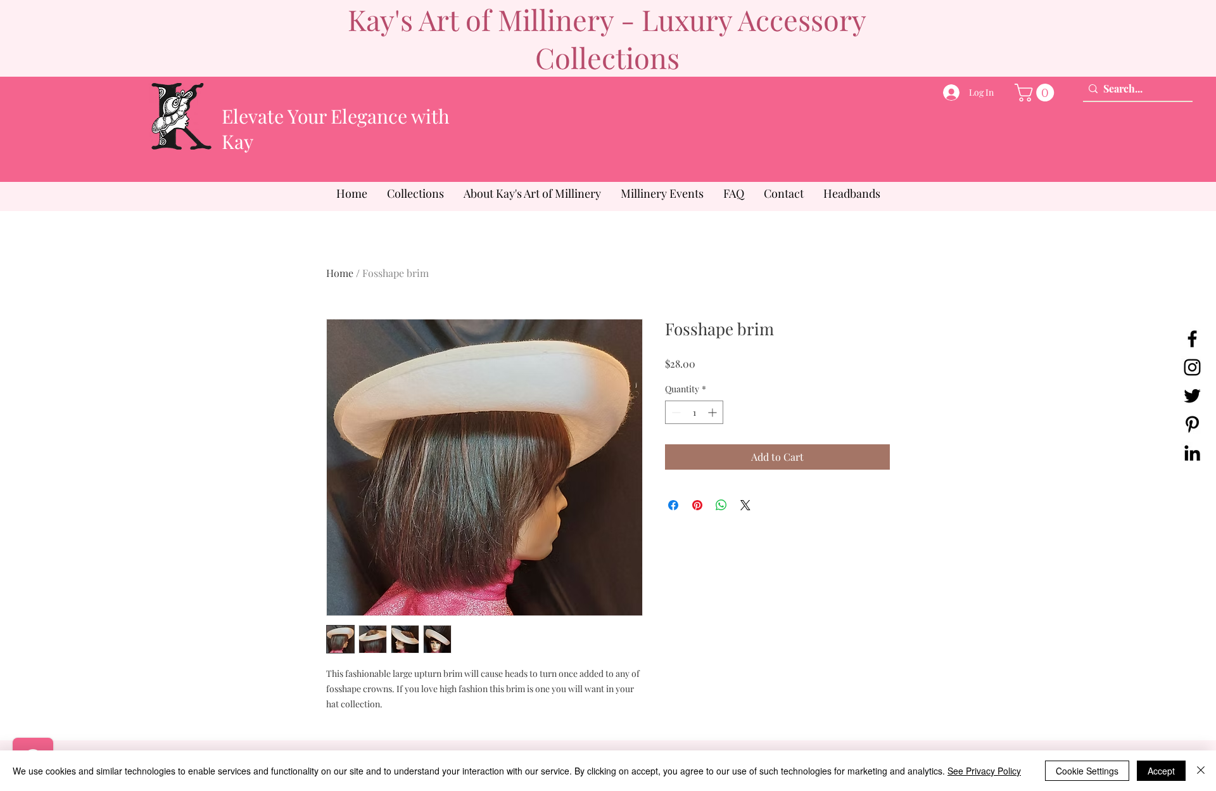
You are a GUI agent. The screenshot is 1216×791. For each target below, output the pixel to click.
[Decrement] (675, 412)
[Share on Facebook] (673, 505)
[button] (1036, 92)
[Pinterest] (1192, 424)
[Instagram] (1192, 367)
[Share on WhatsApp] (721, 505)
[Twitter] (1192, 396)
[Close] (1200, 771)
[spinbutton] (694, 412)
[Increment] (713, 412)
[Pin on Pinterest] (697, 505)
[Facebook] (1192, 339)
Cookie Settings (1087, 770)
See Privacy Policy (984, 770)
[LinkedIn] (1192, 453)
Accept (1161, 770)
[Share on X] (745, 505)
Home (339, 273)
